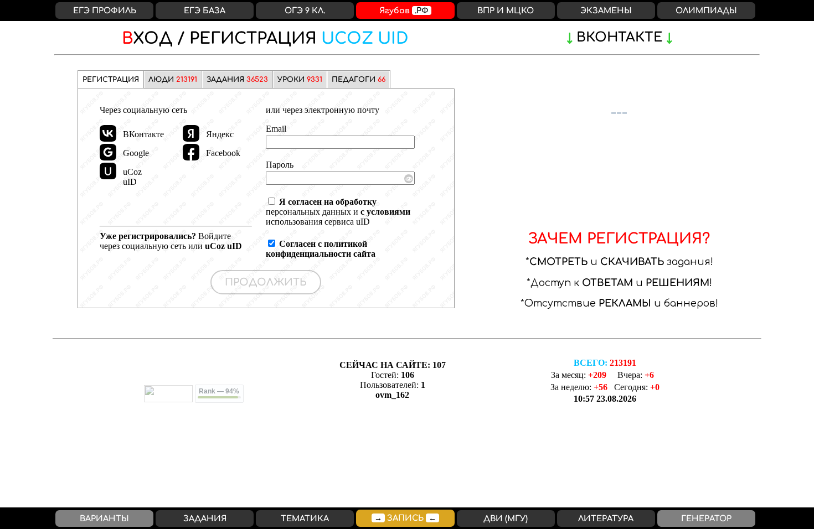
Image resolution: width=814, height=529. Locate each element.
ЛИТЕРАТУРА (605, 518)
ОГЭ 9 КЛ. (305, 10)
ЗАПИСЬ (405, 518)
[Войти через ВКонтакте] (108, 133)
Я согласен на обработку (328, 201)
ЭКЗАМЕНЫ (606, 10)
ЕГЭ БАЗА (204, 10)
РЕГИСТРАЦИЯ (265, 39)
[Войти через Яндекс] (191, 133)
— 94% (219, 391)
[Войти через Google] (108, 152)
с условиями (385, 211)
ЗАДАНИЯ (237, 80)
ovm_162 (392, 395)
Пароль (279, 164)
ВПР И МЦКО (505, 10)
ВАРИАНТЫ (104, 518)
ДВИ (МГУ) (505, 518)
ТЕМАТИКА (305, 518)
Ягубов (404, 10)
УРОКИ (299, 80)
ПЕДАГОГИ (358, 80)
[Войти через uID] (108, 171)
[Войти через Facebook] (191, 152)
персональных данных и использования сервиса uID (338, 211)
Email (276, 128)
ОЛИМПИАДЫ (706, 10)
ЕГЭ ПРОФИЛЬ (104, 10)
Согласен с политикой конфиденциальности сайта (320, 248)
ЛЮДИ (172, 80)
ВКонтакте (619, 37)
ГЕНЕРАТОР (706, 518)
